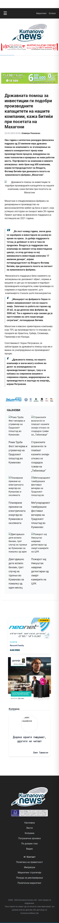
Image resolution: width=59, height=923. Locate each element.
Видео (29, 848)
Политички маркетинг (29, 883)
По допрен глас (29, 843)
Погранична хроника (29, 838)
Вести (29, 828)
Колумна (14, 708)
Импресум (29, 867)
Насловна (29, 822)
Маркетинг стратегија (29, 872)
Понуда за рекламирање (29, 877)
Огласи (52, 13)
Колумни (29, 833)
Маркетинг (41, 13)
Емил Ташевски (40, 752)
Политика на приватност (29, 862)
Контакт (30, 857)
